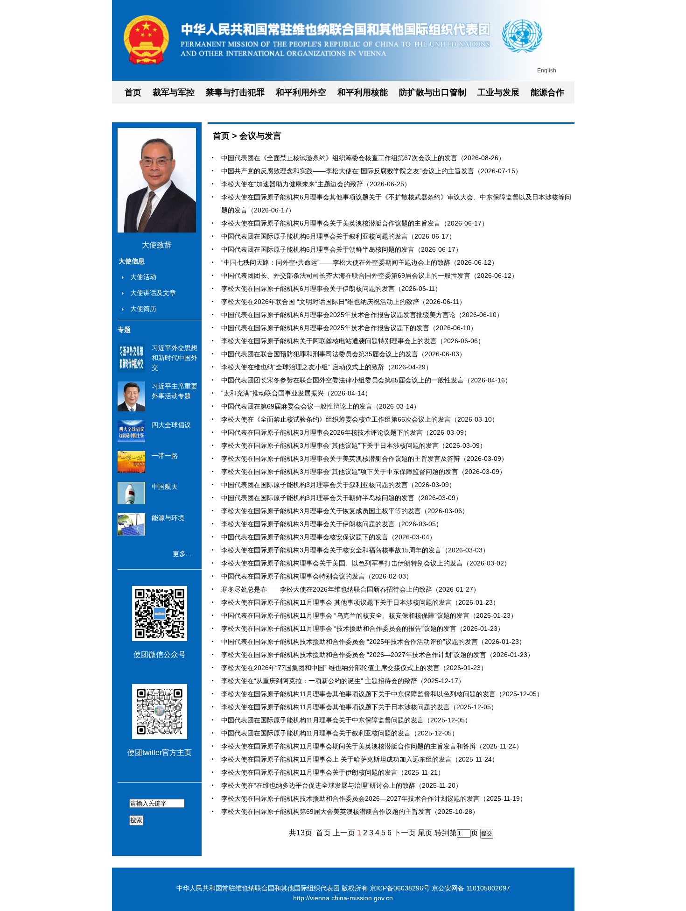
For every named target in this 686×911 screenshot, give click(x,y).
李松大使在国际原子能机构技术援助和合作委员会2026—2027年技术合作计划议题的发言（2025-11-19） (373, 798)
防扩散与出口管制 (432, 92)
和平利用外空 (301, 92)
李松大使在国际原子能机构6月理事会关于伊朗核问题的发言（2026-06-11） (331, 288)
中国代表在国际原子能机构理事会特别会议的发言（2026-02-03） (317, 576)
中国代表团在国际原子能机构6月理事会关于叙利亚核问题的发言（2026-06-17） (338, 236)
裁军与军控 (174, 92)
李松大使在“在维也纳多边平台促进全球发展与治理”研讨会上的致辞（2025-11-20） (341, 785)
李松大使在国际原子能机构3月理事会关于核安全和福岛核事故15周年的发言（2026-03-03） (355, 550)
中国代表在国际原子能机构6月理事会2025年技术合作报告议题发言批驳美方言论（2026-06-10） (362, 314)
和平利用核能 (362, 92)
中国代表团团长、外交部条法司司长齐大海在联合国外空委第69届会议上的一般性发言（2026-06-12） (369, 275)
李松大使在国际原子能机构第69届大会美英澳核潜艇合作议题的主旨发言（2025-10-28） (350, 811)
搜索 (136, 820)
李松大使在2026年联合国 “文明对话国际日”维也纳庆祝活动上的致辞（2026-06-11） (343, 301)
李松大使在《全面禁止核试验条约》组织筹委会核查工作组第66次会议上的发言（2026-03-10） (359, 419)
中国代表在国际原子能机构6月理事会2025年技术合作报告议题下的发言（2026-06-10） (349, 328)
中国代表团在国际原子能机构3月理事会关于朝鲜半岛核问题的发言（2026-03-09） (341, 497)
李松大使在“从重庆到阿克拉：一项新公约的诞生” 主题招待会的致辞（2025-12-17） (343, 681)
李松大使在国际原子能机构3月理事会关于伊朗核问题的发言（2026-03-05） (331, 524)
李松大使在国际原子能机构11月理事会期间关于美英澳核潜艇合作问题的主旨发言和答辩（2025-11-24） (372, 746)
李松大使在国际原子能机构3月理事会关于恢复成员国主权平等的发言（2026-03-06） (345, 511)
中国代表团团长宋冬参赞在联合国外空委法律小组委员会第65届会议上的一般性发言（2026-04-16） (366, 380)
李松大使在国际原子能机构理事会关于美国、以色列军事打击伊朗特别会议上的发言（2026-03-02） (366, 563)
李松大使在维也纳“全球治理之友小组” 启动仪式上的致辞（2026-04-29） (326, 367)
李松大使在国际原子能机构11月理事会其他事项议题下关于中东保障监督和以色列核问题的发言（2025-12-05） (382, 694)
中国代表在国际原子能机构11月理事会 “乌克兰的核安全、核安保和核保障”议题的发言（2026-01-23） (369, 615)
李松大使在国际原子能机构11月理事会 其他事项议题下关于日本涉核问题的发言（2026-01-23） (360, 602)
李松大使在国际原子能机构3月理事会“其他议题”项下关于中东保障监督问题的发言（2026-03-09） (363, 471)
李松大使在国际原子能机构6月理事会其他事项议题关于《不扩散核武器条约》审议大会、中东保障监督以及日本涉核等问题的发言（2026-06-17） (396, 203)
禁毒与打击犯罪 (235, 92)
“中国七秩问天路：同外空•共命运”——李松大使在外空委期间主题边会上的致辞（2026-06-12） (359, 262)
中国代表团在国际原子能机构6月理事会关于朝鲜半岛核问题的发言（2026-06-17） (341, 249)
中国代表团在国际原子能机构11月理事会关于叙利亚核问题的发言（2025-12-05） (339, 733)
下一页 (404, 833)
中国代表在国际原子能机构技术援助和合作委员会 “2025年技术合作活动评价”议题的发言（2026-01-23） (373, 641)
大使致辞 (157, 245)
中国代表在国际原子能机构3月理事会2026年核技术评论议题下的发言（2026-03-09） (345, 432)
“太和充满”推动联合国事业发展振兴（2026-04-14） (296, 393)
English (546, 70)
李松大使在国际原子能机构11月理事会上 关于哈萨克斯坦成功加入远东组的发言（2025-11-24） (359, 759)
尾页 (425, 833)
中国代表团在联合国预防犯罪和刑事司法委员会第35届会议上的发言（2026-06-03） (343, 354)
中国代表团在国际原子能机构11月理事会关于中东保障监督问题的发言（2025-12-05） (346, 720)
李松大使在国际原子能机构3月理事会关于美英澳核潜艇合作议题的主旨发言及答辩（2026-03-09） (364, 458)
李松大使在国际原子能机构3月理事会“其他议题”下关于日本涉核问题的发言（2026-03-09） (353, 445)
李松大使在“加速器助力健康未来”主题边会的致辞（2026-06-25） (316, 184)
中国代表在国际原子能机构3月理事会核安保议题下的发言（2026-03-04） (328, 537)
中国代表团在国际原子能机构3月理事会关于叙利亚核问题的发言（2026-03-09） (338, 484)
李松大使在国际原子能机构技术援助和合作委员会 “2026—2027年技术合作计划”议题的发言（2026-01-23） (377, 654)
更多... (182, 554)
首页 (133, 92)
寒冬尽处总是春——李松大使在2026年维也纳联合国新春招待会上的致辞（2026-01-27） (350, 589)
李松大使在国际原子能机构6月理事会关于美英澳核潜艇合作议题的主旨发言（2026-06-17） (354, 223)
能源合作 (547, 92)
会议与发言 (260, 136)
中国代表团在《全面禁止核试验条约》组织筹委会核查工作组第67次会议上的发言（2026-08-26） (363, 158)
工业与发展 (498, 92)
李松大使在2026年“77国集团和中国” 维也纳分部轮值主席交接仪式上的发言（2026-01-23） (354, 667)
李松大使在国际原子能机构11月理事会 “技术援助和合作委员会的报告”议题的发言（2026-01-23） (362, 628)
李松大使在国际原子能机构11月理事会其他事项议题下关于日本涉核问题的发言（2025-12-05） (359, 707)
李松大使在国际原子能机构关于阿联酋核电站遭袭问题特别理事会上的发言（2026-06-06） (352, 341)
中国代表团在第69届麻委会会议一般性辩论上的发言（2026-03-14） (320, 406)
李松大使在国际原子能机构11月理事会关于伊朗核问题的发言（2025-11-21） (332, 772)
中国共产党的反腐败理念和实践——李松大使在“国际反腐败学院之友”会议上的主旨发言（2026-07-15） (371, 171)
